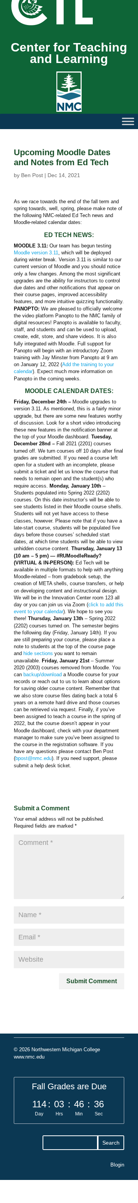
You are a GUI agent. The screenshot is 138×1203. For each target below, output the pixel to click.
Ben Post (32, 175)
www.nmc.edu (29, 1057)
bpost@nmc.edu (33, 758)
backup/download (42, 674)
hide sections (38, 653)
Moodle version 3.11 (36, 253)
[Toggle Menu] (128, 121)
